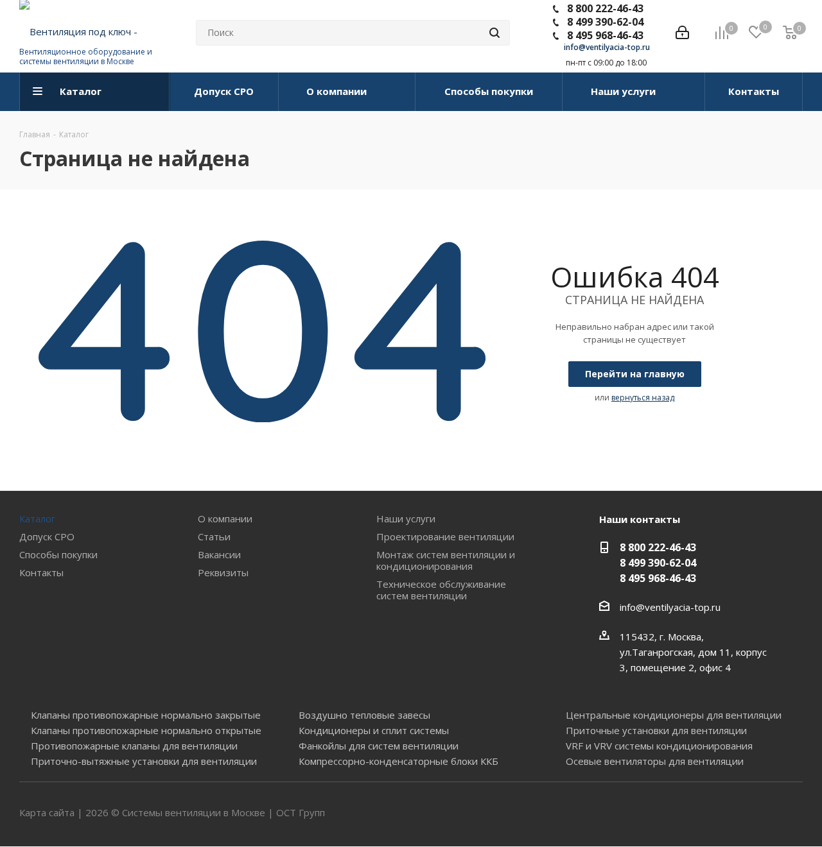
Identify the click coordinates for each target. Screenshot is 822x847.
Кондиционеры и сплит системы (374, 730)
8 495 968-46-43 (605, 35)
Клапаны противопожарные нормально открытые (146, 730)
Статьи (214, 536)
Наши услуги (405, 518)
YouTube (793, 813)
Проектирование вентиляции (445, 536)
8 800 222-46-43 (605, 8)
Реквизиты (223, 572)
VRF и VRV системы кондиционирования (659, 745)
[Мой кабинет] (682, 32)
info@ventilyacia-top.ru (607, 47)
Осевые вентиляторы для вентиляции (655, 761)
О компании (225, 518)
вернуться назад (642, 397)
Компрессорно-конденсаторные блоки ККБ (398, 761)
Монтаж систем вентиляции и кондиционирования (445, 560)
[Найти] (494, 33)
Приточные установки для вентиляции (656, 730)
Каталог (37, 518)
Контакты (41, 572)
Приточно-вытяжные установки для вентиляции (144, 761)
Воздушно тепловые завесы (364, 714)
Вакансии (219, 554)
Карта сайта (46, 812)
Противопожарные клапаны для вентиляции (134, 745)
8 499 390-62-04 (605, 22)
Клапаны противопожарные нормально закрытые (146, 714)
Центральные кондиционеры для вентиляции (674, 714)
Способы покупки (58, 554)
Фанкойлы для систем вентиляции (379, 745)
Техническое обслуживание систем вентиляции (441, 590)
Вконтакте (729, 813)
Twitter (761, 813)
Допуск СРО (46, 536)
